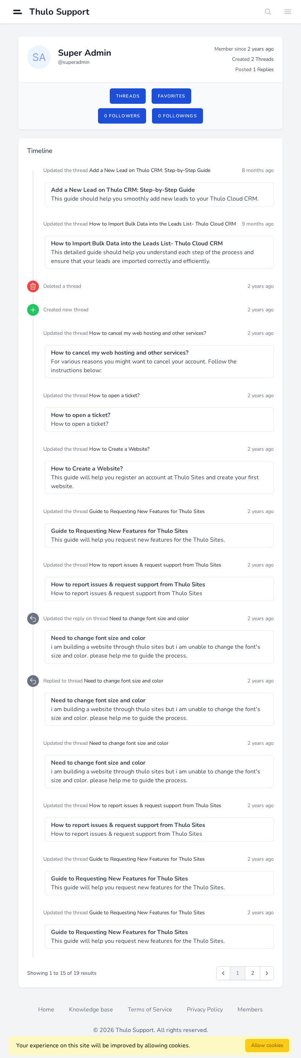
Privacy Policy (205, 1010)
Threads (127, 96)
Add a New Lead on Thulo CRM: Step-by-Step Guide (149, 170)
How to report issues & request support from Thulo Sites (155, 564)
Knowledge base (91, 1010)
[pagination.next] (267, 973)
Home (46, 1010)
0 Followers (122, 116)
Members (250, 1010)
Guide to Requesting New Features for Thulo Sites (147, 511)
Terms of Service (150, 1010)
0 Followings (177, 116)
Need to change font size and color (149, 618)
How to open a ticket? (114, 395)
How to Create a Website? (119, 449)
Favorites (171, 96)
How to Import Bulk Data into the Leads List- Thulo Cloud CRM (162, 223)
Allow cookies (267, 1045)
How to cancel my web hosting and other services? (147, 333)
